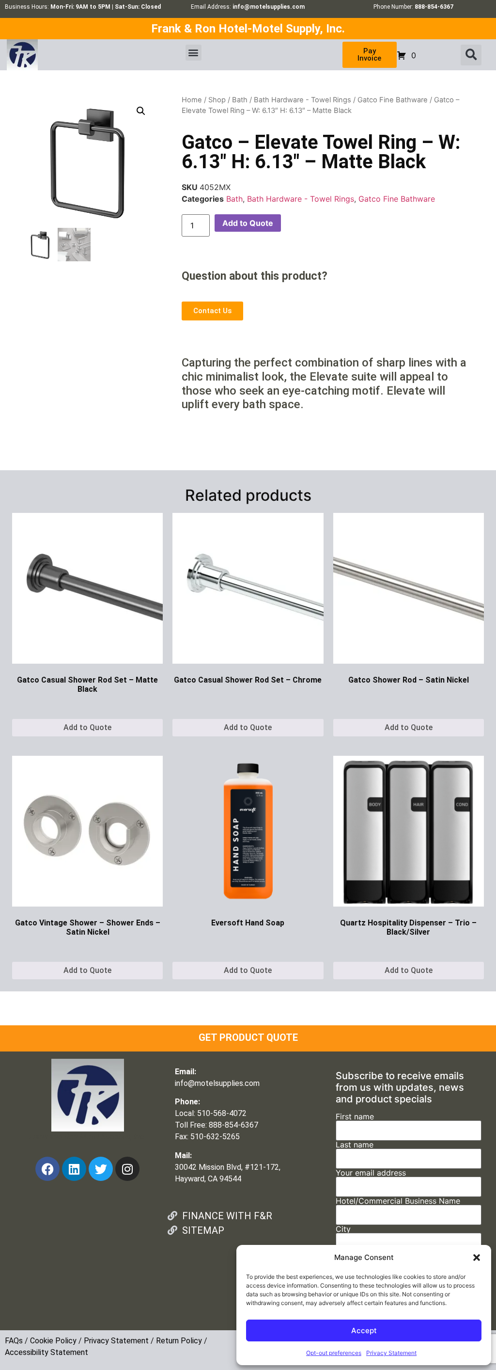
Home (192, 100)
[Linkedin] (74, 1169)
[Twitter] (101, 1169)
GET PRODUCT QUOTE (248, 1037)
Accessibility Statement (46, 1352)
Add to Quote (247, 223)
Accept (364, 1330)
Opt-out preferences (333, 1352)
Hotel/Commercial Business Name (398, 1201)
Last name (354, 1145)
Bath (240, 100)
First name (355, 1117)
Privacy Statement (391, 1352)
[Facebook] (47, 1169)
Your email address (371, 1173)
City (343, 1229)
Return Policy (179, 1340)
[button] (476, 1257)
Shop (217, 100)
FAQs (14, 1340)
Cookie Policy (53, 1340)
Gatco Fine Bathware (392, 100)
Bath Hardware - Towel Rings (302, 100)
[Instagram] (127, 1169)
